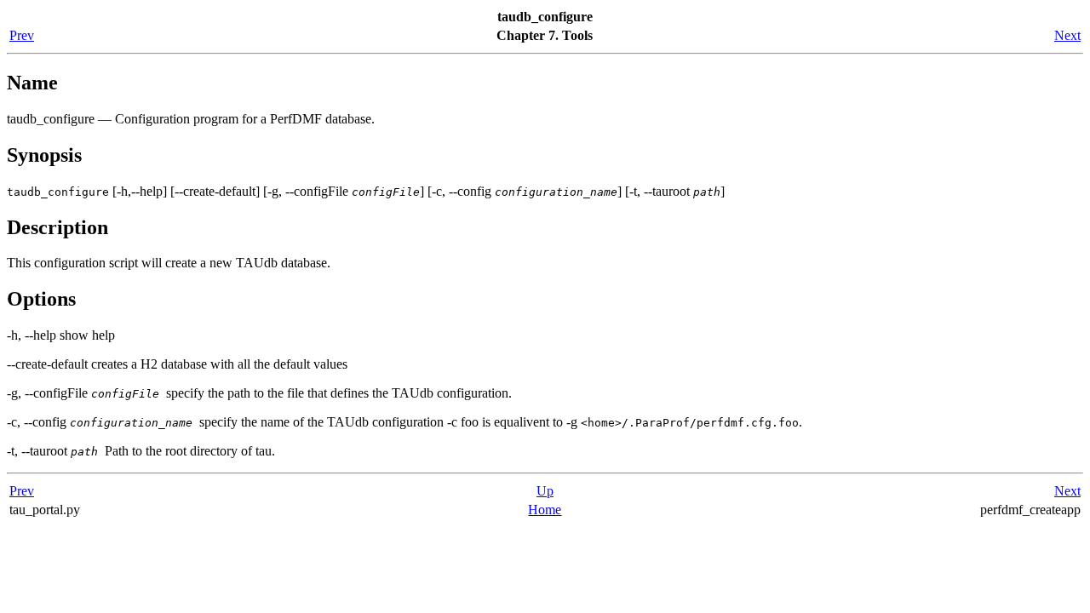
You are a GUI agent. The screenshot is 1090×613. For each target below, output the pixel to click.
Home (544, 509)
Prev (21, 35)
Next (1067, 35)
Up (545, 491)
